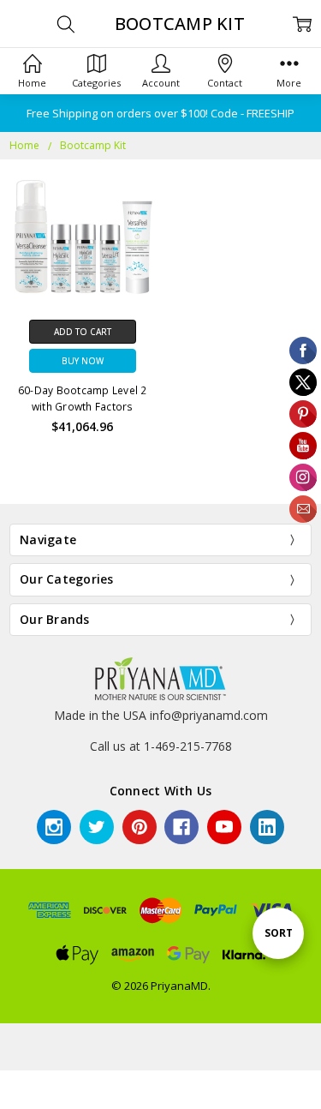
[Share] (19, 1084)
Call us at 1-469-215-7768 (161, 746)
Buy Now (83, 361)
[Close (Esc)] (5, 1084)
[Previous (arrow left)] (5, 1103)
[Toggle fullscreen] (32, 1084)
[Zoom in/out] (46, 1084)
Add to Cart (82, 332)
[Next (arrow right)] (19, 1103)
